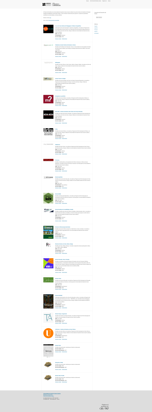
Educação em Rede (59, 362)
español (96, 27)
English (95, 26)
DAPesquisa (57, 62)
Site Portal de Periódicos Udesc (95, 0)
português (96, 33)
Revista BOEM (58, 193)
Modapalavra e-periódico (60, 96)
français (96, 29)
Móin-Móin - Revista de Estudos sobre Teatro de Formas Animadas (68, 111)
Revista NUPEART (58, 295)
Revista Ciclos (58, 345)
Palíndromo (57, 144)
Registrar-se (104, 0)
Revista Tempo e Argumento (61, 313)
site (50, 17)
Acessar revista (58, 38)
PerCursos (57, 160)
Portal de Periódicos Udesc (48, 396)
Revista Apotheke (58, 177)
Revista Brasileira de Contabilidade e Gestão (64, 209)
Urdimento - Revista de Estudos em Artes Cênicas (65, 329)
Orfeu (56, 129)
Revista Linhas (58, 278)
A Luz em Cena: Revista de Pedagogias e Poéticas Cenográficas (68, 25)
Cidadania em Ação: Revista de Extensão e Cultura (65, 44)
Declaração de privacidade (53, 20)
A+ (97, 17)
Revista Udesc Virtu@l (59, 375)
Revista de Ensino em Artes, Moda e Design (64, 243)
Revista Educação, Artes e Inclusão (62, 259)
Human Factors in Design (60, 78)
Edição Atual (64, 38)
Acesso (109, 0)
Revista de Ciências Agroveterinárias (62, 227)
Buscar (87, 0)
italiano (95, 31)
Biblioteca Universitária (48, 394)
